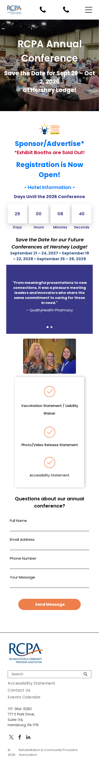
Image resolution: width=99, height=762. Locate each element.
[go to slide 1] (48, 327)
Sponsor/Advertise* (49, 143)
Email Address (22, 539)
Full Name (18, 520)
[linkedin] (28, 738)
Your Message (22, 577)
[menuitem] (49, 683)
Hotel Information (49, 187)
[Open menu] (88, 9)
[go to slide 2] (51, 327)
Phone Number (23, 558)
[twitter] (11, 738)
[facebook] (19, 738)
